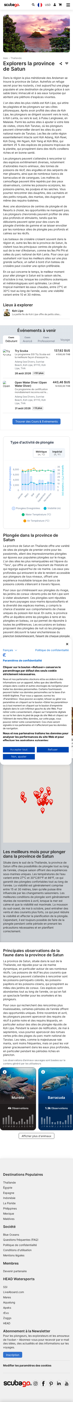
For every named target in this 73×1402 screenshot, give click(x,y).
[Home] (12, 5)
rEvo (6, 1313)
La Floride (9, 1203)
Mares (7, 1297)
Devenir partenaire (15, 1271)
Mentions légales (13, 1255)
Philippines (10, 1208)
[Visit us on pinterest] (51, 1383)
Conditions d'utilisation (17, 1250)
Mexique (8, 1213)
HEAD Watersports (19, 1279)
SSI (5, 1287)
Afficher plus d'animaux (36, 1136)
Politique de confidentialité (20, 1245)
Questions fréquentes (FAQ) (20, 1239)
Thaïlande (16, 58)
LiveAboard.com (13, 1292)
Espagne (8, 1192)
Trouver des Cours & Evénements (36, 421)
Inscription (12, 1355)
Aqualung (9, 1302)
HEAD (6, 1323)
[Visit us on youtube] (66, 1383)
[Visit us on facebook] (43, 1383)
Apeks (7, 1307)
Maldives (8, 1218)
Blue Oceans (11, 1234)
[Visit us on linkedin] (59, 1383)
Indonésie (9, 1198)
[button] (43, 811)
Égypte (7, 1187)
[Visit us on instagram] (35, 1383)
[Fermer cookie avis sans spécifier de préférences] (67, 644)
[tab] (11, 339)
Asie (5, 58)
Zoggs (7, 1318)
